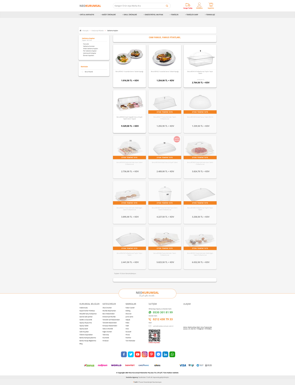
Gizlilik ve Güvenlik (86, 320)
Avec (127, 329)
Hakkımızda (84, 308)
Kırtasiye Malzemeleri (110, 326)
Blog (81, 344)
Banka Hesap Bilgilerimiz (88, 341)
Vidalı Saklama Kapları (90, 48)
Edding (128, 311)
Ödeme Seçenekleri (86, 335)
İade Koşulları (84, 332)
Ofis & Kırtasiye (87, 14)
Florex (128, 335)
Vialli (127, 326)
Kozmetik (106, 338)
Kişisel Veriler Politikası (87, 311)
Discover (128, 314)
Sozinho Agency (132, 377)
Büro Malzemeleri (109, 314)
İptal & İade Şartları (86, 317)
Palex (127, 323)
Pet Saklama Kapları (90, 51)
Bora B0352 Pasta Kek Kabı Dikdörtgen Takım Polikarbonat (129, 209)
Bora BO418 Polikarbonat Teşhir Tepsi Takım (129, 254)
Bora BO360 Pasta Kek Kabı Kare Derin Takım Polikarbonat (165, 209)
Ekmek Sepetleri (88, 55)
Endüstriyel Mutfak (154, 14)
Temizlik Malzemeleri (110, 323)
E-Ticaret (140, 382)
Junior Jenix (129, 317)
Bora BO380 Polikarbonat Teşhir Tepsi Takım (200, 209)
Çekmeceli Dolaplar (89, 53)
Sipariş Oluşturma (86, 323)
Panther (128, 338)
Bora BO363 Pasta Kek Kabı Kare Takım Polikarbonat (200, 163)
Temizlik (174, 14)
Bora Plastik (89, 72)
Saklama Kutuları (89, 46)
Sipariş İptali (84, 329)
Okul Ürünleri (130, 14)
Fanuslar (86, 44)
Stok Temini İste (165, 112)
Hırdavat (106, 341)
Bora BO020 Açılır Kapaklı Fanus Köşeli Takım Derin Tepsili (129, 118)
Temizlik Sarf (192, 14)
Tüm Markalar (130, 341)
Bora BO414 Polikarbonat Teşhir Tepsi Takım (200, 72)
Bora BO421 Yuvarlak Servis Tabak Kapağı (129, 71)
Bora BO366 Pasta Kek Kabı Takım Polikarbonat (164, 254)
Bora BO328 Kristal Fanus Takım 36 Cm (200, 117)
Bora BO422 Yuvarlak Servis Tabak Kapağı (165, 71)
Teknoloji (210, 14)
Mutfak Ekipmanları (109, 311)
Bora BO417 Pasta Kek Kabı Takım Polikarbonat (164, 118)
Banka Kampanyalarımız (88, 338)
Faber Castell (130, 308)
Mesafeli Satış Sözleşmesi (88, 314)
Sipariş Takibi (84, 326)
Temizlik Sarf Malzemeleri (111, 320)
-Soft (135, 382)
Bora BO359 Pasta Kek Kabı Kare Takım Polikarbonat (129, 163)
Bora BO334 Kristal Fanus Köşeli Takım (165, 162)
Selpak (128, 320)
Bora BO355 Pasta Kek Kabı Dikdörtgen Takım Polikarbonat (200, 254)
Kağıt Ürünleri (109, 14)
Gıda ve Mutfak (108, 329)
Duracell (128, 332)
